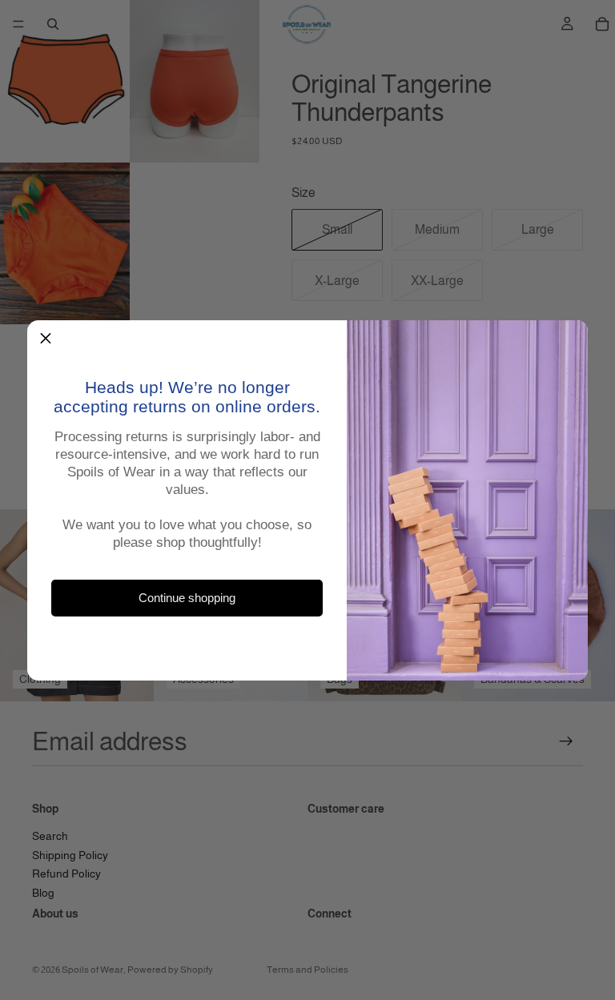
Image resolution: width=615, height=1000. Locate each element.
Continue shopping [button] (187, 597)
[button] (45, 338)
